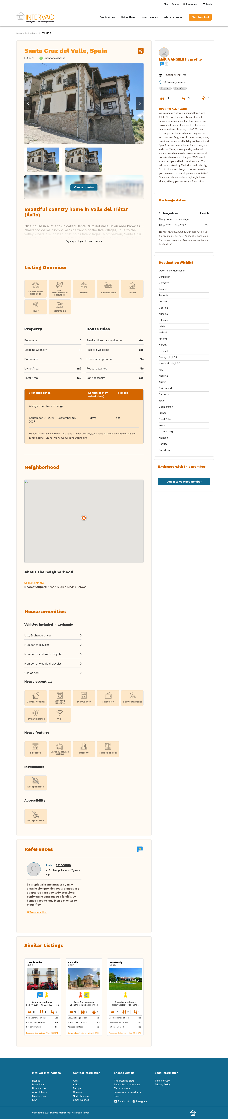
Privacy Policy (162, 1084)
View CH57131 (93, 1033)
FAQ (34, 1099)
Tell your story (122, 1088)
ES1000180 (63, 865)
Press (117, 1096)
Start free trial (200, 17)
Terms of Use (162, 1080)
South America (81, 1099)
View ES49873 (135, 1033)
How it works (39, 1088)
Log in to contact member (184, 481)
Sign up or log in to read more (83, 241)
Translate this (36, 583)
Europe (77, 1088)
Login (209, 4)
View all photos (84, 187)
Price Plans (38, 1084)
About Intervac (40, 1092)
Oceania (77, 1092)
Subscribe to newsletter (127, 1084)
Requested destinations (35, 1033)
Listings (36, 1080)
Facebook (123, 1101)
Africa (76, 1084)
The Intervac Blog (124, 1080)
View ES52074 (52, 1033)
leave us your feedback (127, 1092)
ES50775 (46, 33)
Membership (39, 1096)
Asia (75, 1080)
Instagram (141, 1101)
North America (81, 1096)
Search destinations (26, 33)
